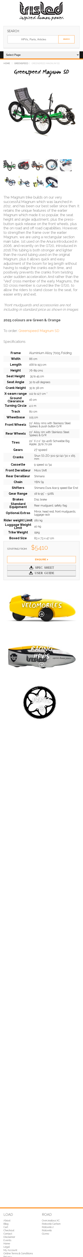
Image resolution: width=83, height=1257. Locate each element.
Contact (7, 1233)
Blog (5, 1223)
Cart (5, 1227)
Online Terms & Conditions (18, 1253)
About (6, 1220)
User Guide (44, 572)
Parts (41, 701)
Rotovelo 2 (48, 1227)
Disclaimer (9, 1237)
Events (7, 1240)
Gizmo (45, 1233)
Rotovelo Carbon (51, 1223)
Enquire (40, 559)
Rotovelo (47, 1230)
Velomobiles (41, 606)
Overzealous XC (51, 1220)
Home (6, 63)
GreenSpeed (21, 63)
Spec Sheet (44, 567)
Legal (6, 1246)
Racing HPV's (42, 653)
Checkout (8, 1230)
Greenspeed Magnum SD (39, 331)
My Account (10, 1250)
